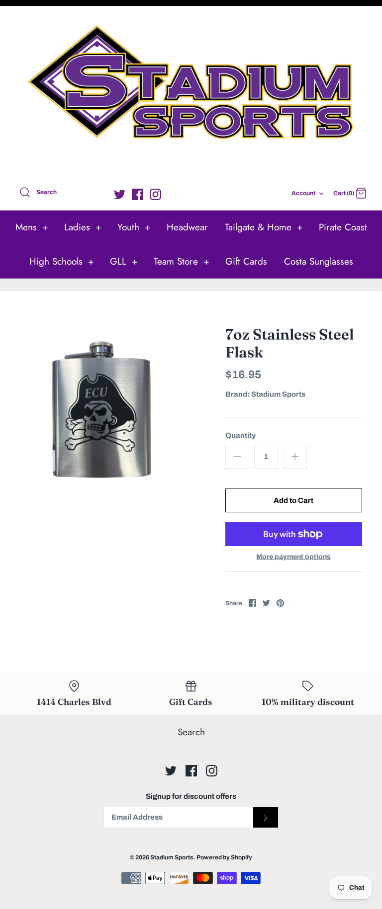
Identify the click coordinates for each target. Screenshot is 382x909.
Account (303, 193)
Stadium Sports (278, 394)
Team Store (181, 261)
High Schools (61, 261)
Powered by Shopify (224, 857)
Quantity (240, 435)
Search (191, 732)
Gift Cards (246, 261)
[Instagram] (155, 194)
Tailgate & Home (264, 227)
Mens (31, 227)
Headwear (187, 227)
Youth (134, 227)
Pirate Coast (343, 227)
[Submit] (265, 817)
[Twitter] (119, 194)
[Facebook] (137, 194)
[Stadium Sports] (191, 94)
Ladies (82, 227)
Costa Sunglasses (318, 261)
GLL (124, 261)
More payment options (293, 556)
